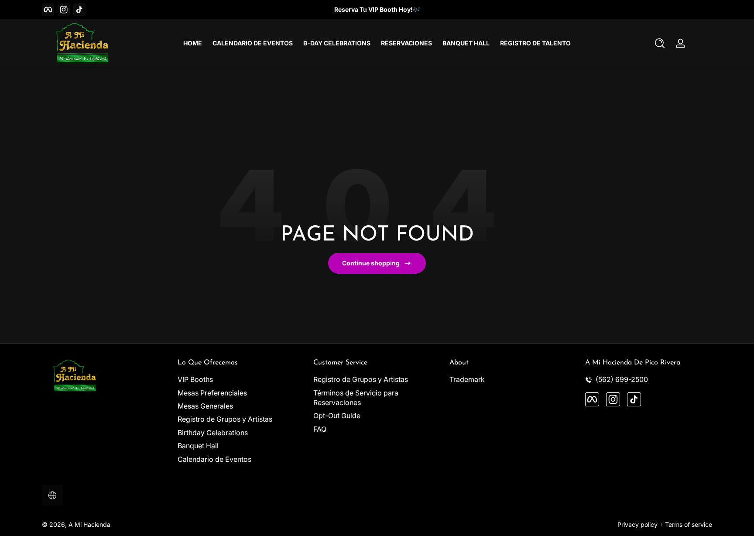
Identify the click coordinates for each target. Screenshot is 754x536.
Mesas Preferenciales (212, 392)
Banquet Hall (198, 446)
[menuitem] (241, 380)
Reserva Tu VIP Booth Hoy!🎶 (377, 9)
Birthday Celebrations (213, 432)
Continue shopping (371, 263)
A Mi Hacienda (89, 524)
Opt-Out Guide (336, 416)
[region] (377, 9)
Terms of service (688, 524)
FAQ (319, 429)
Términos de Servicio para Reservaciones (355, 397)
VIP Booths (195, 379)
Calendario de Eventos (214, 459)
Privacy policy (637, 524)
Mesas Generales (205, 406)
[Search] (660, 43)
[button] (659, 43)
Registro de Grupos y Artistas (225, 419)
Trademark (467, 379)
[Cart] (701, 43)
